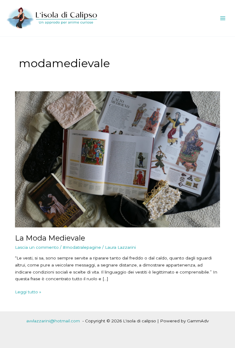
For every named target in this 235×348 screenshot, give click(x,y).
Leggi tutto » (28, 292)
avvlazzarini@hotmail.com (53, 320)
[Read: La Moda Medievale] (117, 158)
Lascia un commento (37, 247)
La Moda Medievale (50, 238)
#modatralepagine (82, 247)
